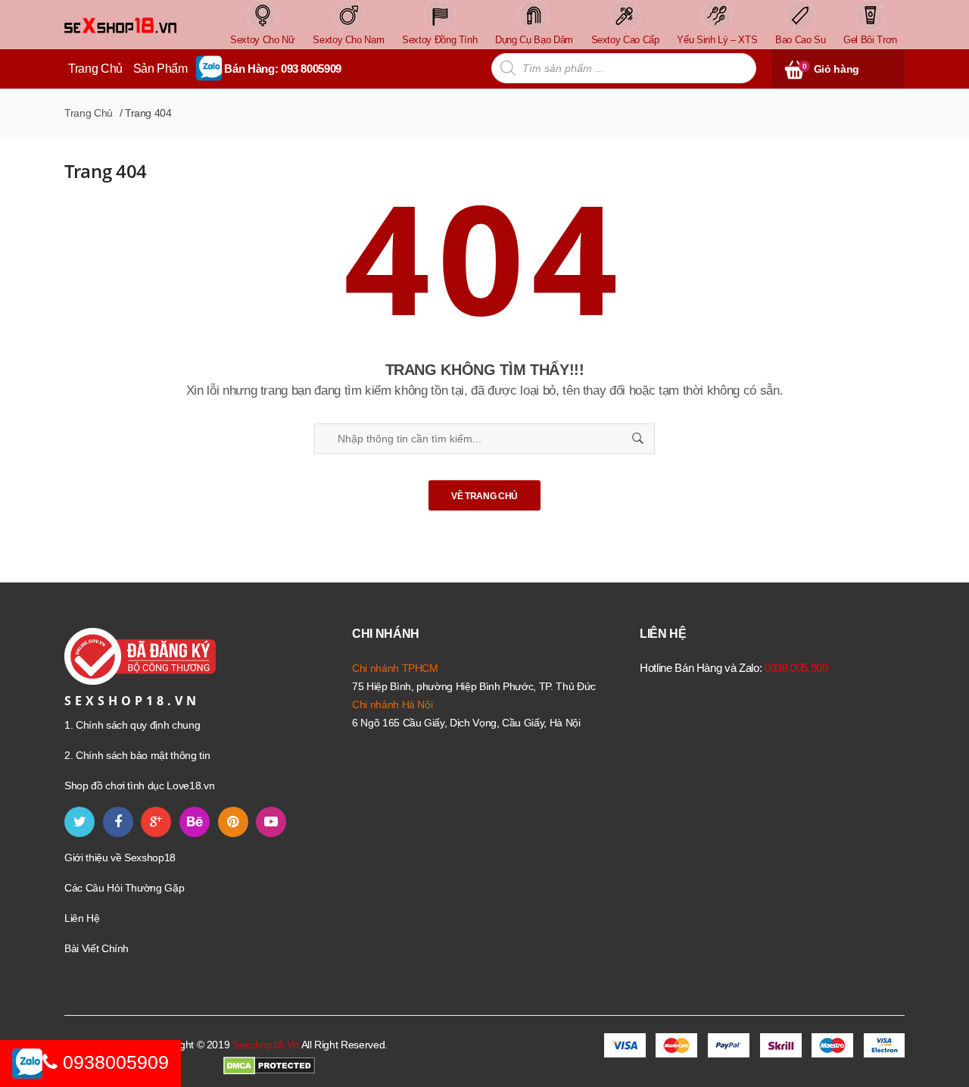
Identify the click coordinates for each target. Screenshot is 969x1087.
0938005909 (113, 1062)
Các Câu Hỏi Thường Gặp (124, 888)
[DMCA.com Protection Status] (269, 1065)
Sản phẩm (160, 68)
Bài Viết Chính (96, 948)
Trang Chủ (95, 68)
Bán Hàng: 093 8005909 (282, 68)
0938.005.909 (796, 667)
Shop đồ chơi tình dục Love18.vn (139, 785)
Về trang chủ (484, 496)
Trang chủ (88, 113)
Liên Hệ (82, 918)
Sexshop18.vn (265, 1045)
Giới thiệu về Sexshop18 (120, 857)
